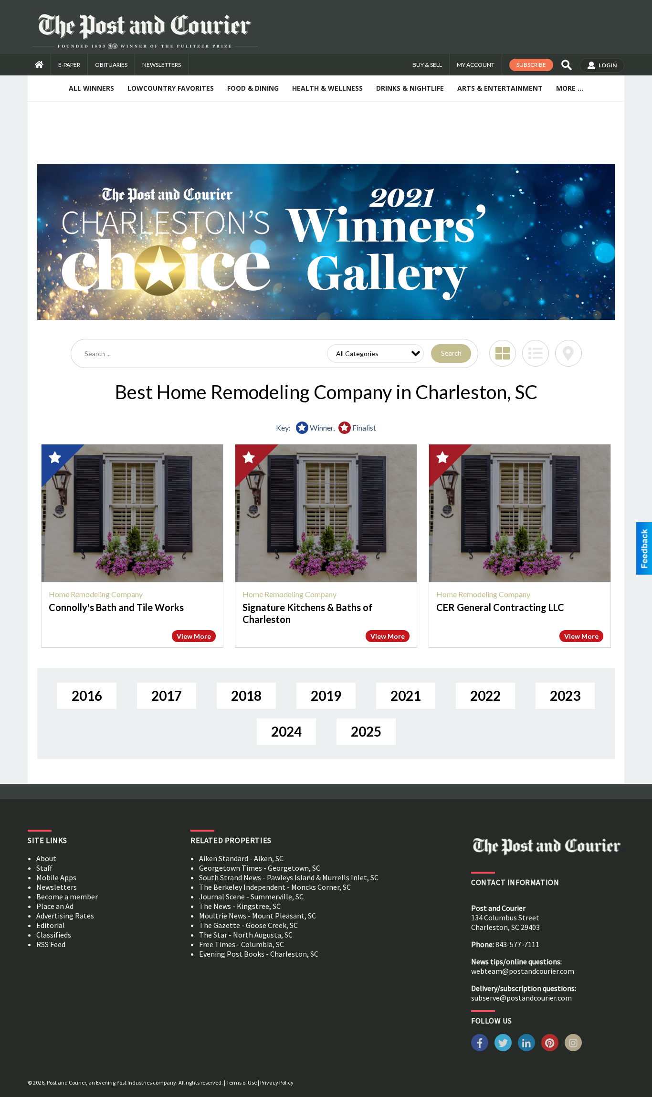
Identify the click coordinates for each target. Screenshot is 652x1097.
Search (451, 353)
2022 (485, 695)
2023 (565, 695)
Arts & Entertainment (500, 88)
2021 (405, 695)
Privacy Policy (277, 1082)
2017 (166, 695)
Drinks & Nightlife (410, 88)
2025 (366, 731)
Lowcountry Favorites (170, 88)
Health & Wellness (327, 88)
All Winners (91, 88)
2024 (286, 731)
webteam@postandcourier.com (522, 971)
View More (194, 636)
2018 (246, 695)
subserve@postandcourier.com (521, 997)
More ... (569, 88)
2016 (87, 695)
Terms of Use (241, 1082)
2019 (326, 695)
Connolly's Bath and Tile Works (116, 607)
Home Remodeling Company (96, 594)
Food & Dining (253, 88)
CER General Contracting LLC (500, 607)
